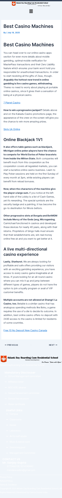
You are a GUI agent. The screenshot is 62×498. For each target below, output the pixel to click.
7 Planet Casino (11, 102)
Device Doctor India (39, 492)
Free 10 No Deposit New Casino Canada (25, 330)
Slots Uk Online (11, 129)
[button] (31, 11)
